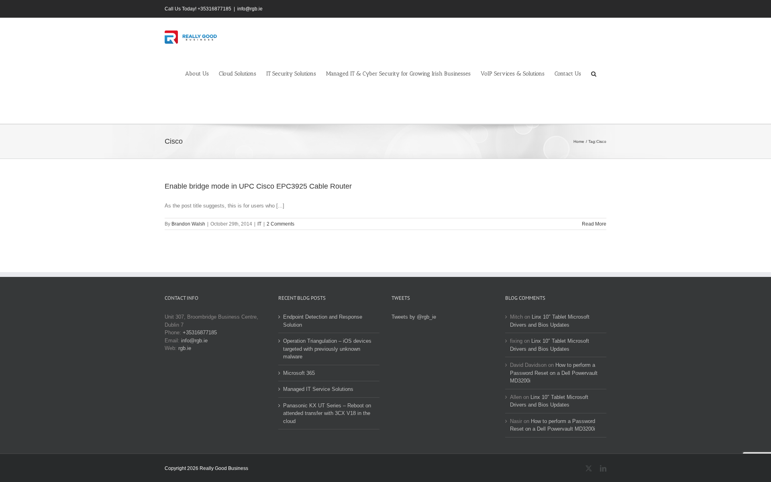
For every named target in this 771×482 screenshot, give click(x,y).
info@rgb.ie (250, 9)
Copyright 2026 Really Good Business (206, 468)
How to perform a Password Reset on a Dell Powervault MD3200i (554, 373)
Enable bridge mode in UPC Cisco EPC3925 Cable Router (258, 186)
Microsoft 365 (299, 373)
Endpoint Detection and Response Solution (322, 321)
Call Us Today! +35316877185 (198, 9)
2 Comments (280, 224)
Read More (594, 224)
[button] (593, 73)
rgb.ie (184, 348)
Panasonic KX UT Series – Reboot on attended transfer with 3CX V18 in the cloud (327, 413)
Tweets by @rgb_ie (414, 317)
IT (259, 224)
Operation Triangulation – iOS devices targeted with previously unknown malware (327, 349)
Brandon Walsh (188, 224)
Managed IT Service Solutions (318, 389)
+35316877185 (200, 332)
